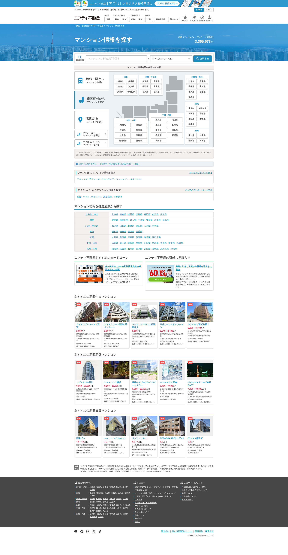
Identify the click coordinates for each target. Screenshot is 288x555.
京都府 (131, 237)
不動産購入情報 (141, 490)
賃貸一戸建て (171, 487)
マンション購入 (141, 493)
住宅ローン (139, 515)
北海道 (115, 214)
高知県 (180, 243)
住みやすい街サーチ (143, 509)
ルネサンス (135, 179)
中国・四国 (92, 243)
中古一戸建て (164, 496)
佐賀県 (123, 248)
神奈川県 (124, 220)
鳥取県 (131, 243)
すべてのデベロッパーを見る (198, 190)
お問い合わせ (187, 493)
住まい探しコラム (142, 512)
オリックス (96, 196)
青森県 (123, 214)
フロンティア (108, 179)
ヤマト (86, 196)
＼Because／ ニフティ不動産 (194, 487)
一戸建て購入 (140, 496)
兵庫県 (123, 237)
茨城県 (149, 220)
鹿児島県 (164, 248)
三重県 (139, 231)
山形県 (155, 214)
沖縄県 (174, 248)
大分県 (147, 248)
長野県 (131, 226)
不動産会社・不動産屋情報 (146, 503)
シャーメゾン (122, 179)
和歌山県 (156, 237)
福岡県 (115, 248)
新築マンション (154, 493)
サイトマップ (187, 500)
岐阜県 (123, 231)
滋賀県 (139, 237)
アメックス (82, 179)
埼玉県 (133, 220)
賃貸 (137, 487)
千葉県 (141, 220)
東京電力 (107, 196)
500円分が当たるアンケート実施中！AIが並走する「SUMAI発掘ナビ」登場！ (109, 164)
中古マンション (169, 493)
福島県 (163, 214)
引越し (137, 522)
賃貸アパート (159, 487)
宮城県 (139, 214)
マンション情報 (141, 506)
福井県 (155, 226)
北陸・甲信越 (92, 226)
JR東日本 (118, 196)
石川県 (147, 226)
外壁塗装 (138, 518)
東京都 (115, 220)
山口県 (147, 243)
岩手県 (131, 214)
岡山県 (123, 243)
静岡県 (131, 231)
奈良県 (147, 237)
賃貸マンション (146, 487)
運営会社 (165, 531)
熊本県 (139, 248)
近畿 (92, 237)
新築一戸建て (152, 496)
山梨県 (123, 226)
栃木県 (157, 220)
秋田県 (147, 214)
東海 (92, 231)
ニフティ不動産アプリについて (194, 490)
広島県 (115, 243)
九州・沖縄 (92, 248)
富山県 (139, 226)
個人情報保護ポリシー (182, 531)
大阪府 (115, 237)
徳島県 (155, 243)
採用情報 (209, 531)
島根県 (139, 243)
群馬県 (165, 220)
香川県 (163, 243)
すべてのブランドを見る (200, 172)
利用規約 (199, 531)
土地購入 (138, 500)
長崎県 (131, 248)
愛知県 (115, 231)
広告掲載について (189, 496)
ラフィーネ (94, 179)
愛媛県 (171, 243)
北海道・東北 (92, 214)
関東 (92, 220)
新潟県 (115, 226)
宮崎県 (155, 248)
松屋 (79, 196)
